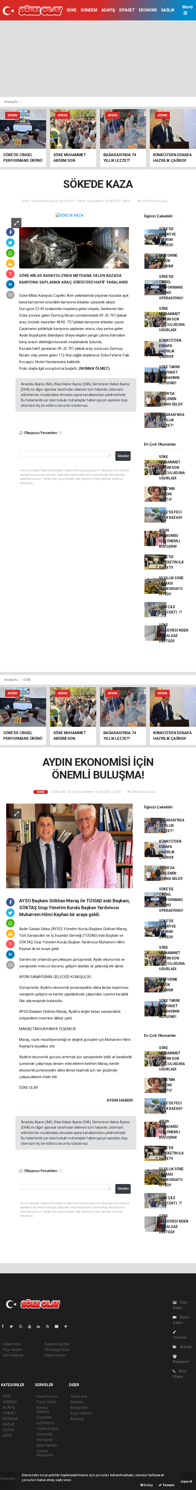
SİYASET (127, 10)
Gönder (123, 456)
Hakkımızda (12, 1344)
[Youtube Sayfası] (31, 1326)
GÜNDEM (89, 10)
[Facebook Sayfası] (5, 1326)
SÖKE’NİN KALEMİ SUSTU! (167, 494)
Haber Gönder (55, 1355)
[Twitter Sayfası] (13, 1326)
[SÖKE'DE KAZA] (69, 215)
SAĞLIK (168, 10)
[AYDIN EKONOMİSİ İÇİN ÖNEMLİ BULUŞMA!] (69, 846)
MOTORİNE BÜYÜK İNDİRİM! (168, 260)
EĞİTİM (8, 1430)
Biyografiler (79, 1408)
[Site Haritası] (59, 1326)
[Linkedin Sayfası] (40, 1326)
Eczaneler (44, 1417)
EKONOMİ (148, 10)
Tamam (168, 1485)
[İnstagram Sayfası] (22, 1326)
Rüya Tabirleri (81, 1413)
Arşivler (185, 1347)
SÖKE (72, 10)
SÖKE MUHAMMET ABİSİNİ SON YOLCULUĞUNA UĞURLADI (172, 319)
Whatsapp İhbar (57, 1350)
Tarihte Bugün (47, 1428)
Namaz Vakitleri (42, 1410)
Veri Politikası (13, 1355)
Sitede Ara (78, 1396)
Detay (148, 1485)
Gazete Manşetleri (44, 1453)
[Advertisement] (98, 58)
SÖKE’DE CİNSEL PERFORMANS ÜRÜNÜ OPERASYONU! (171, 287)
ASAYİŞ (108, 10)
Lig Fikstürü (45, 1423)
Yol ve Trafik (46, 1402)
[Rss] (49, 1326)
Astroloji (76, 1419)
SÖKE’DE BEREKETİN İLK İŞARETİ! (171, 562)
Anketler (77, 1402)
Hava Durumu (47, 1396)
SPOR (7, 1436)
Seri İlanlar (44, 1440)
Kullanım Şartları (57, 1344)
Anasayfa (11, 102)
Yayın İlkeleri (12, 1350)
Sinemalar (44, 1434)
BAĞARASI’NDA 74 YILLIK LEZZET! (171, 420)
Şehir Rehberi (46, 1445)
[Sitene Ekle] (67, 1326)
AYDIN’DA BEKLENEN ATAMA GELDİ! (171, 398)
